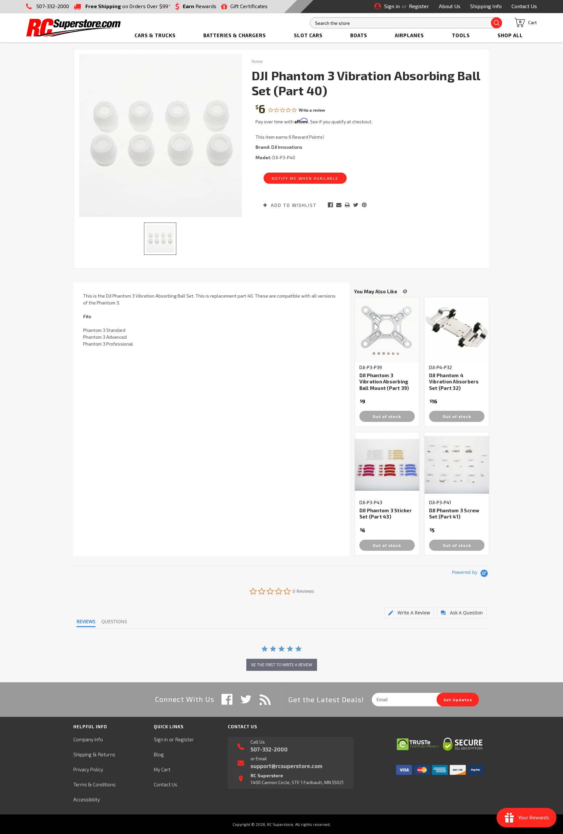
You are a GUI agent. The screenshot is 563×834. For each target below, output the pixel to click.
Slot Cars (308, 35)
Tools (461, 35)
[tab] (409, 613)
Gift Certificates (248, 6)
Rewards (199, 6)
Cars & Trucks (155, 35)
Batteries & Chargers (234, 35)
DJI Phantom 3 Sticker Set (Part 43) (385, 513)
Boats (358, 35)
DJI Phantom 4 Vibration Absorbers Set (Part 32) (454, 381)
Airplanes (409, 35)
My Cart (162, 769)
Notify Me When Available (305, 178)
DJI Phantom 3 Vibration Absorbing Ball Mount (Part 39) (384, 381)
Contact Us (524, 6)
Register (419, 6)
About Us (449, 6)
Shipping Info (486, 6)
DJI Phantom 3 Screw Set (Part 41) (454, 513)
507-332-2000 (52, 6)
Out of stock (387, 416)
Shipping (82, 754)
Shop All (510, 35)
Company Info (88, 739)
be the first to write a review (281, 665)
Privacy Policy (88, 769)
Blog (159, 754)
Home (257, 61)
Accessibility (86, 799)
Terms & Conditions (94, 784)
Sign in (392, 6)
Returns (106, 754)
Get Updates (457, 699)
